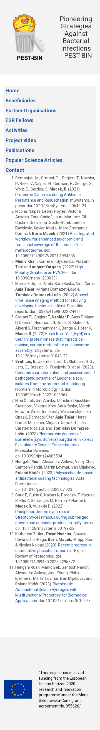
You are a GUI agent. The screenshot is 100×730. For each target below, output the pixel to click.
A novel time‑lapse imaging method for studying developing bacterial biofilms (51, 300)
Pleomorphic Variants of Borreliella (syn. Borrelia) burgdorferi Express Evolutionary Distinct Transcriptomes (54, 439)
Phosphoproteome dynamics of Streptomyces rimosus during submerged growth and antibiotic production (51, 517)
